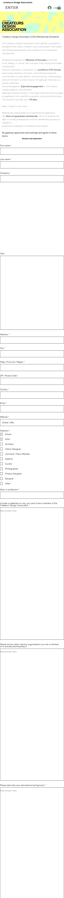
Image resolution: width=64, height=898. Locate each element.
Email (2, 403)
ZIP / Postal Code (8, 376)
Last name (5, 159)
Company (4, 173)
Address (4, 334)
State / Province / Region (12, 362)
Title (2, 254)
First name (5, 145)
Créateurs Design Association (17, 2)
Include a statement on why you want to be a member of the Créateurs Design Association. (28, 504)
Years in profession (9, 489)
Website (4, 417)
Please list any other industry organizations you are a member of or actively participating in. (29, 645)
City (2, 348)
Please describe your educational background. (22, 785)
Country (3, 389)
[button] (11, 7)
